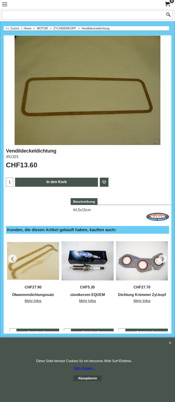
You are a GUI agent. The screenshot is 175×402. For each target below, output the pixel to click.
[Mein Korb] (167, 4)
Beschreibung (84, 201)
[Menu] (4, 5)
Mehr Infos (33, 301)
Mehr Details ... (85, 368)
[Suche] (168, 15)
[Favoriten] (104, 182)
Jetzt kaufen (37, 332)
